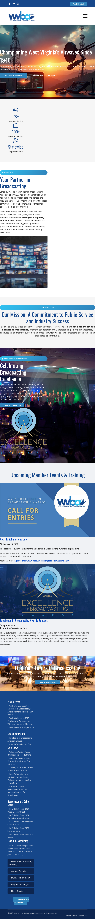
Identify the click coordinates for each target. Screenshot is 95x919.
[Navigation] (85, 16)
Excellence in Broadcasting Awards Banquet (24, 620)
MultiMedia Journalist (20, 878)
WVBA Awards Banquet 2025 (21, 727)
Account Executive (19, 871)
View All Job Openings (21, 900)
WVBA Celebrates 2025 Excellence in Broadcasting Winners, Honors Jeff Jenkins (20, 721)
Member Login (78, 3)
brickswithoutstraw (80, 915)
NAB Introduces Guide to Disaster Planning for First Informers (19, 761)
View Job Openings (47, 682)
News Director (17, 891)
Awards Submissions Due (13, 539)
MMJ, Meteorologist (20, 884)
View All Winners (12, 405)
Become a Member (13, 75)
